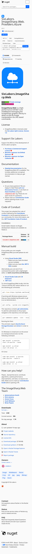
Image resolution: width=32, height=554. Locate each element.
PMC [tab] (10, 38)
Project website (9, 431)
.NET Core (8, 281)
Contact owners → (7, 462)
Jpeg (18, 475)
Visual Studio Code (11, 277)
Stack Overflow (10, 192)
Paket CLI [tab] (10, 41)
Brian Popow (9, 403)
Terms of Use (23, 542)
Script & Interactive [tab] (19, 41)
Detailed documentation (13, 168)
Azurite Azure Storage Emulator (13, 325)
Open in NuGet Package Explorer (14, 448)
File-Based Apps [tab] (6, 43)
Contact (5, 501)
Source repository (9, 435)
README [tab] (6, 55)
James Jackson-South (12, 395)
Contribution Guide (22, 198)
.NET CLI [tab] (5, 38)
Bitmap (24, 475)
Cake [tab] (14, 43)
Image (5, 472)
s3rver (19, 326)
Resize (21, 472)
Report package (9, 455)
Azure (9, 478)
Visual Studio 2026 (15, 258)
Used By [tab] (19, 59)
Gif (9, 475)
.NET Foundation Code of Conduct (15, 219)
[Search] (27, 6)
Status (4, 509)
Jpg (13, 475)
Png (4, 478)
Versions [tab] (6, 63)
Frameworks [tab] (17, 55)
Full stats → (5, 410)
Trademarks (13, 547)
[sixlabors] (3, 466)
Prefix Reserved (9, 31)
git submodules (22, 309)
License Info (7, 438)
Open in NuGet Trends (11, 452)
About (16, 542)
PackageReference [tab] (19, 38)
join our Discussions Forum (14, 189)
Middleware (13, 472)
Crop (4, 475)
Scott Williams (10, 401)
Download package (10, 441)
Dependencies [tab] (8, 59)
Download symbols (10, 445)
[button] (25, 46)
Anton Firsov (9, 399)
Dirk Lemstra (9, 397)
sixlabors (8, 466)
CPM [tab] (4, 41)
